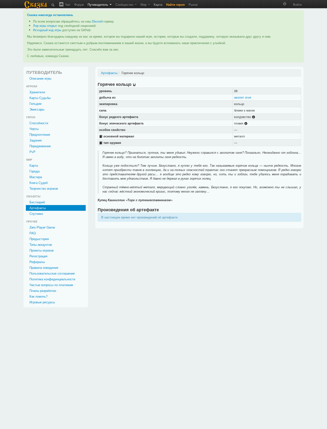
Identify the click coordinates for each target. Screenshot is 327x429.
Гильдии (35, 103)
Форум (79, 4)
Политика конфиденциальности (52, 279)
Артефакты (37, 208)
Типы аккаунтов (40, 244)
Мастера (35, 177)
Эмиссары (36, 109)
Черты (34, 128)
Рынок (193, 4)
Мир (144, 4)
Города (34, 171)
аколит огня (242, 97)
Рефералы (37, 261)
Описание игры (40, 78)
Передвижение (40, 146)
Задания (35, 140)
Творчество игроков (43, 188)
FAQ (32, 233)
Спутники (36, 213)
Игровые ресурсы (42, 302)
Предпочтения (39, 134)
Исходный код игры (47, 30)
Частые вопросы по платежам (51, 284)
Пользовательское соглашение (52, 273)
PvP (32, 151)
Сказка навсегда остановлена (50, 14)
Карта (33, 165)
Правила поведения (43, 267)
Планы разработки (42, 290)
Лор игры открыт (45, 25)
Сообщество (124, 4)
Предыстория (39, 238)
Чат (67, 4)
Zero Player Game (42, 227)
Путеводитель (98, 4)
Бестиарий (37, 202)
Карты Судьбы (40, 97)
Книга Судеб (38, 182)
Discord (97, 21)
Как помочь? (38, 296)
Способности (38, 123)
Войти (297, 4)
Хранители (37, 92)
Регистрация (38, 256)
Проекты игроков (41, 250)
